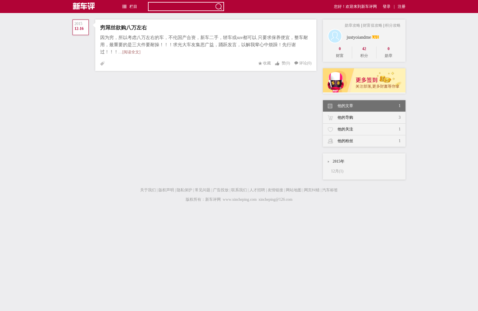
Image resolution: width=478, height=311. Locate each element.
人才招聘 (257, 190)
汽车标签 (330, 190)
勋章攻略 (352, 25)
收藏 (267, 63)
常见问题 (202, 190)
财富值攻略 (372, 25)
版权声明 (166, 190)
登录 (387, 6)
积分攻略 (393, 25)
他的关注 (369, 129)
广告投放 (221, 190)
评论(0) (305, 63)
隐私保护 (184, 190)
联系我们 (239, 190)
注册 (401, 6)
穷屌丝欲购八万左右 (123, 27)
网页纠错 (312, 190)
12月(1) (337, 171)
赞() (286, 63)
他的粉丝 (369, 141)
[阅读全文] (131, 52)
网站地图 (293, 190)
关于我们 (148, 190)
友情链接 (275, 190)
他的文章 (369, 105)
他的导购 (369, 117)
